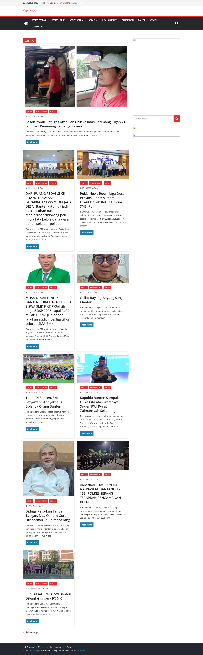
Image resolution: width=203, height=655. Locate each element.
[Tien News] (26, 23)
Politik (141, 20)
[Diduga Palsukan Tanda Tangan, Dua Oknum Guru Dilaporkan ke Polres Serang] (48, 468)
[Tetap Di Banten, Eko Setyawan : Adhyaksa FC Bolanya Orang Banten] (48, 368)
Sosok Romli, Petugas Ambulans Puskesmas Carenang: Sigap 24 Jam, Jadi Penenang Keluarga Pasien (76, 124)
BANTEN (29, 112)
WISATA (153, 20)
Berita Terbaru (39, 20)
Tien (41, 116)
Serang (53, 112)
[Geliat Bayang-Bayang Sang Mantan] (103, 268)
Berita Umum (58, 20)
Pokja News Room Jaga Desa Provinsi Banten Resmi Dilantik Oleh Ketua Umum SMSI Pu (102, 200)
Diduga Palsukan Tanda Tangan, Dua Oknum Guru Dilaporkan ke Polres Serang (48, 515)
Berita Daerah (76, 20)
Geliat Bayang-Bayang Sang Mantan (101, 299)
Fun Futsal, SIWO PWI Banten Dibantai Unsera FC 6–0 (48, 596)
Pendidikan (128, 20)
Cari (177, 118)
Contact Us (38, 26)
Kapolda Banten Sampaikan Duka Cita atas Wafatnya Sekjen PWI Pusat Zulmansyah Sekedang (102, 404)
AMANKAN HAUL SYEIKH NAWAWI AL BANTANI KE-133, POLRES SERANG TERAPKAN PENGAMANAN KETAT (100, 493)
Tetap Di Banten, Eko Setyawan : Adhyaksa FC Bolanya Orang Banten (44, 401)
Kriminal (93, 20)
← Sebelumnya (31, 632)
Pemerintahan (110, 20)
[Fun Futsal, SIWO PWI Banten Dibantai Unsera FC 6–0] (48, 564)
